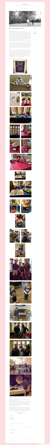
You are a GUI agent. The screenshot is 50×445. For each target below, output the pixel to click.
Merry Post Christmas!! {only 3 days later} (27, 426)
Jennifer (16, 29)
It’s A (10, 426)
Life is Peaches (25, 4)
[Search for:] (36, 28)
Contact (28, 8)
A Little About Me (23, 8)
